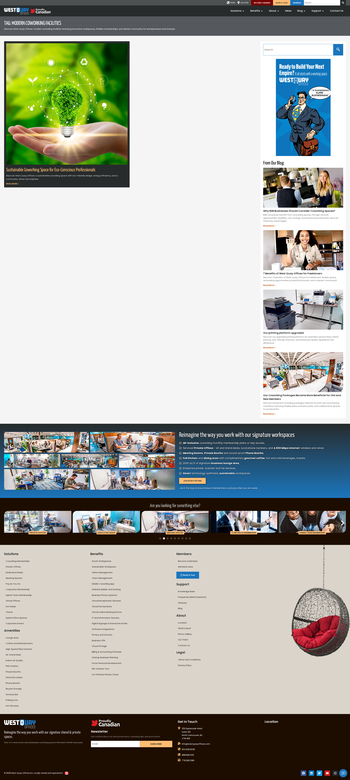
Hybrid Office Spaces (16, 617)
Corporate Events (15, 623)
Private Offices (13, 566)
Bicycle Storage (14, 688)
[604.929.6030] (179, 749)
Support (182, 584)
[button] (7, 523)
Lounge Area (12, 637)
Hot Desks (11, 606)
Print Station (12, 666)
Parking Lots (12, 700)
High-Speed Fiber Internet (19, 649)
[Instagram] (335, 773)
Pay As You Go (13, 583)
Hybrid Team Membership (19, 595)
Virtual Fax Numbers (102, 606)
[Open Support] (323, 11)
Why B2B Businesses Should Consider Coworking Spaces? (299, 211)
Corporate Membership (18, 589)
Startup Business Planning (105, 657)
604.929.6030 (188, 749)
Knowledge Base (186, 591)
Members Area (185, 566)
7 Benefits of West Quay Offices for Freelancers (292, 273)
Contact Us (184, 645)
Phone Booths (13, 683)
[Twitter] (319, 773)
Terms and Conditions (189, 659)
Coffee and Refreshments (19, 643)
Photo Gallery (185, 634)
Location (182, 622)
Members (297, 3)
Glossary (182, 602)
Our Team (183, 639)
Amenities (12, 631)
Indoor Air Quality (14, 660)
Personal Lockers (14, 677)
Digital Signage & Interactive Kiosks (109, 623)
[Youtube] (327, 773)
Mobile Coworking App (103, 583)
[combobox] (322, 2)
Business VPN (98, 640)
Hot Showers (12, 705)
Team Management (102, 578)
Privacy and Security (102, 634)
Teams (9, 612)
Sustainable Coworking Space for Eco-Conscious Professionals (50, 170)
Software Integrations (103, 629)
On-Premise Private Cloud (105, 674)
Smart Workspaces (101, 561)
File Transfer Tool (100, 668)
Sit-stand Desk (13, 654)
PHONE (232, 3)
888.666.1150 (188, 754)
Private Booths (13, 671)
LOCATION (244, 3)
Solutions (11, 554)
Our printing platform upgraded (283, 333)
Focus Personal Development (107, 663)
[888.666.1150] (179, 754)
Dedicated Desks (14, 572)
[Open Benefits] (262, 11)
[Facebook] (303, 773)
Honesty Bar (12, 694)
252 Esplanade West (192, 728)
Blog (180, 608)
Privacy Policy (184, 665)
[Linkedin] (311, 773)
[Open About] (278, 11)
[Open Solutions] (243, 11)
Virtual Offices (13, 600)
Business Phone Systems (104, 595)
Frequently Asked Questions (192, 597)
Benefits (96, 554)
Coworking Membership (18, 561)
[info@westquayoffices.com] (179, 743)
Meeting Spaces (14, 578)
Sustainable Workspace (104, 566)
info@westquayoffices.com (196, 743)
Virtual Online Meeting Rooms (107, 612)
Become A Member (262, 3)
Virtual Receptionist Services (106, 600)
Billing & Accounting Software (107, 651)
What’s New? (184, 628)
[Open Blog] (304, 11)
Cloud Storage (99, 646)
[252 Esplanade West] (179, 728)
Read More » (12, 183)
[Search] (343, 2)
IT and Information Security (105, 617)
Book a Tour (282, 3)
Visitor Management (102, 572)
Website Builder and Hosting (106, 589)
